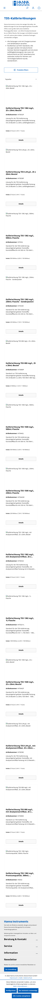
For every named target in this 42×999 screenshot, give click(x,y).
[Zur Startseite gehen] (21, 3)
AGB (20, 978)
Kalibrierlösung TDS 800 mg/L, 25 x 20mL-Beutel (21, 364)
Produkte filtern (22, 70)
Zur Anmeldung (10, 969)
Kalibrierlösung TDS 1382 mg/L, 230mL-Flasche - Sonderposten (20, 300)
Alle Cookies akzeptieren (21, 996)
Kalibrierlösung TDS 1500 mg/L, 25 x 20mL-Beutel (20, 683)
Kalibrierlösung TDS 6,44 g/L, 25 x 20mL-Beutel (21, 173)
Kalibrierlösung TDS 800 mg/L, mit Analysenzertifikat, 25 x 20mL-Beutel (19, 810)
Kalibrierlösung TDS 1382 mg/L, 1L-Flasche (20, 619)
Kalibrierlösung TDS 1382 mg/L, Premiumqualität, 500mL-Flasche (20, 874)
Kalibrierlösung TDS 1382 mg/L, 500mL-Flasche (20, 236)
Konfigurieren (11, 990)
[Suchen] (27, 8)
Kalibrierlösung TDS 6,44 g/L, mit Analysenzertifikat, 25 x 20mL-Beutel (20, 747)
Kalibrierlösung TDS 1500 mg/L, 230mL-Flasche (20, 492)
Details (21, 140)
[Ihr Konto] (33, 8)
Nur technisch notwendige (28, 990)
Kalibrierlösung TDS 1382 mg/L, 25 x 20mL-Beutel (20, 109)
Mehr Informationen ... (21, 986)
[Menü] (4, 8)
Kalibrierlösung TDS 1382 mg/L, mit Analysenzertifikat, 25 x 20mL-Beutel (20, 555)
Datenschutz (28, 978)
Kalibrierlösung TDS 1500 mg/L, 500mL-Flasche (20, 428)
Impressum (14, 978)
